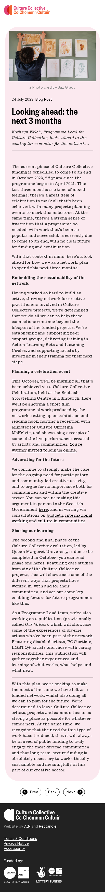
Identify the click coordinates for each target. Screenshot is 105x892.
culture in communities (61, 520)
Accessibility (14, 848)
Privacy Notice (16, 843)
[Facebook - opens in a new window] (46, 842)
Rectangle (48, 826)
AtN (28, 826)
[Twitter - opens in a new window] (47, 842)
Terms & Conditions (20, 838)
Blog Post (43, 99)
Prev (30, 792)
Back (52, 792)
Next (74, 792)
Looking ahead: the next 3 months (45, 116)
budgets (55, 515)
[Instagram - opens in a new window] (44, 842)
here (43, 509)
